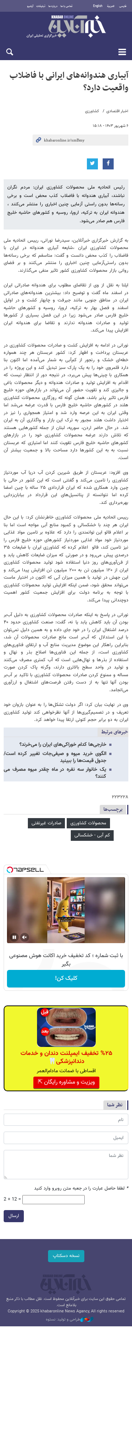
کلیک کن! (66, 978)
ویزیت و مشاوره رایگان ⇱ (66, 1082)
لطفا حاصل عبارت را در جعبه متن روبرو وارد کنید (81, 1188)
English (97, 6)
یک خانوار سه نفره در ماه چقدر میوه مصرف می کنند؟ (55, 773)
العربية (110, 6)
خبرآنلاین (66, 27)
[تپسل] (10, 869)
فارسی (122, 6)
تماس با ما (66, 6)
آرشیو (30, 6)
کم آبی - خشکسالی (92, 835)
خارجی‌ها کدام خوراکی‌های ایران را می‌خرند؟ (62, 745)
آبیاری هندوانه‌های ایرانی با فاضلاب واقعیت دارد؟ (69, 81)
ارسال (13, 1216)
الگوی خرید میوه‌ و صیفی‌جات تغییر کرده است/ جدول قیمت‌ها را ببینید (55, 757)
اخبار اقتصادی (117, 111)
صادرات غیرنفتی (46, 823)
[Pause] (14, 937)
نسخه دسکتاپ (66, 1256)
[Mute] (24, 937)
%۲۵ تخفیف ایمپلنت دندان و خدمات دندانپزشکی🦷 (66, 1057)
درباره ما (53, 6)
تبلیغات (40, 6)
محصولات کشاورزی (88, 823)
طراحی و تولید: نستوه (63, 1320)
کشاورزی (92, 111)
